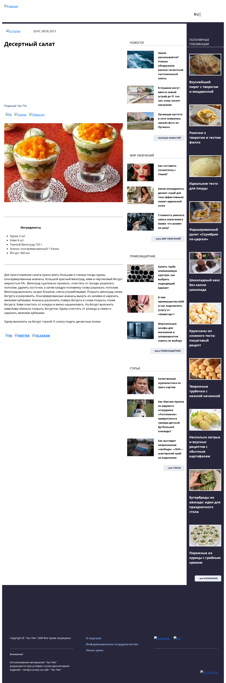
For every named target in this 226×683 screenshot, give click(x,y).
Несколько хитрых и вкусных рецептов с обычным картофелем (204, 446)
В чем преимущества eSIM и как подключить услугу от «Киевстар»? (171, 306)
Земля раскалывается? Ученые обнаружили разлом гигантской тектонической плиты (170, 65)
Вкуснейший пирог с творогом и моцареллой (203, 87)
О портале (93, 638)
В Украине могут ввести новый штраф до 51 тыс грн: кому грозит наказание (169, 96)
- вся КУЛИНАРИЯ (208, 578)
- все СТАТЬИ (174, 467)
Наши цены (94, 650)
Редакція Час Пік (15, 106)
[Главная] (11, 6)
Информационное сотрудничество (112, 644)
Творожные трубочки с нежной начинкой (204, 391)
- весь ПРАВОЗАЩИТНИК (167, 350)
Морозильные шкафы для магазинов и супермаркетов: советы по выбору (170, 332)
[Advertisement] (63, 73)
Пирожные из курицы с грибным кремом (205, 558)
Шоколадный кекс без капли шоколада (204, 285)
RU (196, 14)
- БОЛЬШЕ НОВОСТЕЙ (169, 137)
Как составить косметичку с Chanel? (167, 170)
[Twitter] (20, 114)
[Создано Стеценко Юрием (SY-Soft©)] (209, 672)
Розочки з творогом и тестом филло (205, 137)
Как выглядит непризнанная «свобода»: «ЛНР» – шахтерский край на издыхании (171, 449)
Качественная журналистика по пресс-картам (169, 383)
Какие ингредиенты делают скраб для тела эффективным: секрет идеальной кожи (171, 197)
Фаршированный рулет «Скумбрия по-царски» (203, 234)
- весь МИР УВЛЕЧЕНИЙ (168, 238)
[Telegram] (37, 114)
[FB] (9, 114)
